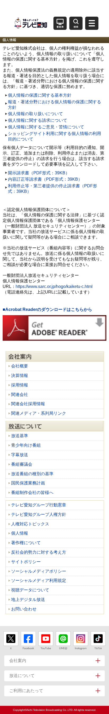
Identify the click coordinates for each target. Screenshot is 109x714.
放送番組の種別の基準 (32, 474)
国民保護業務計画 (28, 483)
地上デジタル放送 (28, 599)
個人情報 (19, 533)
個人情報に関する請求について (37, 120)
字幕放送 (19, 454)
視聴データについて (30, 590)
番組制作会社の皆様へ (32, 492)
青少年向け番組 (26, 445)
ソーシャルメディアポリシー (38, 571)
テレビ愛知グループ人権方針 (38, 514)
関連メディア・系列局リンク (38, 413)
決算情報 (19, 375)
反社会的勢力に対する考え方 (38, 552)
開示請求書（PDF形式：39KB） (39, 173)
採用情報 (19, 385)
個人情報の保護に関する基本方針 (39, 95)
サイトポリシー (26, 561)
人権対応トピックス (30, 524)
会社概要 (19, 366)
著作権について (26, 542)
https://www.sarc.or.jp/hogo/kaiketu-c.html (54, 286)
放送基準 (19, 435)
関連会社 (19, 394)
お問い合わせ (24, 609)
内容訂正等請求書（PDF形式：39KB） (45, 179)
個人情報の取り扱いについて (35, 113)
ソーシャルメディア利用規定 (38, 580)
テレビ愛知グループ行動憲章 (38, 505)
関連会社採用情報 (28, 404)
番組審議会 (21, 464)
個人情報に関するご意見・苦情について (46, 127)
